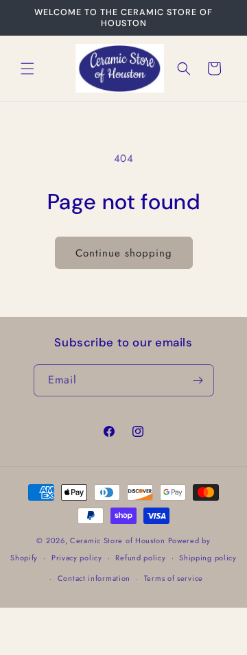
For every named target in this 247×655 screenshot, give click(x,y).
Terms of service (173, 578)
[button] (27, 68)
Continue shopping (123, 253)
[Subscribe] (198, 380)
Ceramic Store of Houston (117, 540)
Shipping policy (208, 557)
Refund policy (140, 557)
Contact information (94, 578)
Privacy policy (76, 557)
